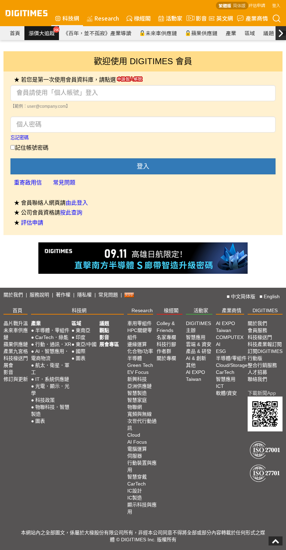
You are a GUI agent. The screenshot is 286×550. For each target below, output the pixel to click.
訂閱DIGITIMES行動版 (265, 354)
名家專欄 (166, 337)
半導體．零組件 (52, 330)
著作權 (63, 294)
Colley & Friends (166, 327)
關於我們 (13, 294)
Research (106, 18)
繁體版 (225, 5)
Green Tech (140, 365)
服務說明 (39, 294)
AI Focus (137, 442)
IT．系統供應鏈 (52, 379)
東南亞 (83, 330)
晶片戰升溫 (15, 323)
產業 (231, 33)
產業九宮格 (15, 351)
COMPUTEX (229, 337)
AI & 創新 (196, 358)
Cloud (133, 435)
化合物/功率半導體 (140, 354)
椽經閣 (142, 18)
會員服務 (257, 330)
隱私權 (84, 294)
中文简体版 (243, 296)
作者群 (164, 351)
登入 (276, 5)
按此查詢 (71, 213)
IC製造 (134, 497)
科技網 (70, 18)
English (272, 296)
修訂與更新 (15, 379)
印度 (80, 337)
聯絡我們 (257, 379)
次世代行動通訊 (142, 424)
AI (218, 344)
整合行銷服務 (262, 365)
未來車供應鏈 (161, 33)
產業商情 (257, 18)
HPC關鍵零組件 (139, 333)
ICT (220, 386)
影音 (198, 18)
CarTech (136, 484)
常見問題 (64, 183)
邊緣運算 (137, 344)
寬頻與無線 (139, 414)
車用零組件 (139, 323)
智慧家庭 (137, 400)
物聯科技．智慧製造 (50, 410)
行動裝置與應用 (142, 466)
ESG (221, 351)
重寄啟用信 (28, 183)
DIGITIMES (265, 310)
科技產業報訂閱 (265, 344)
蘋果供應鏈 (204, 33)
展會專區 (109, 344)
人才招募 (257, 372)
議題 (268, 33)
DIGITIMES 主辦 (198, 327)
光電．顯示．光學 (50, 389)
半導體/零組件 (231, 358)
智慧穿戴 (137, 477)
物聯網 (134, 407)
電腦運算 (137, 449)
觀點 (104, 330)
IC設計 (134, 491)
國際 (80, 351)
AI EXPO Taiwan (195, 375)
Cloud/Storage (232, 365)
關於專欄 (166, 358)
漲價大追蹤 (44, 32)
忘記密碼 (19, 137)
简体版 (239, 5)
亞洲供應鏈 (139, 386)
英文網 (224, 18)
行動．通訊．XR (53, 344)
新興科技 (137, 379)
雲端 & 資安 (198, 344)
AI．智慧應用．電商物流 (50, 354)
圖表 (40, 421)
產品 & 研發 (198, 351)
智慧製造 (137, 393)
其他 (191, 365)
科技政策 (45, 400)
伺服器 (134, 456)
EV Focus (138, 372)
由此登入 (77, 203)
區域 (249, 33)
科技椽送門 (15, 358)
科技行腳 (166, 344)
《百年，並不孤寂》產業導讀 (97, 33)
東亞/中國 (86, 344)
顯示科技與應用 (142, 508)
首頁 (15, 33)
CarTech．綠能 (51, 337)
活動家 (174, 18)
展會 (8, 365)
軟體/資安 (226, 393)
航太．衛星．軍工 (50, 368)
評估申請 (256, 5)
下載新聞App (262, 393)
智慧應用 (195, 337)
